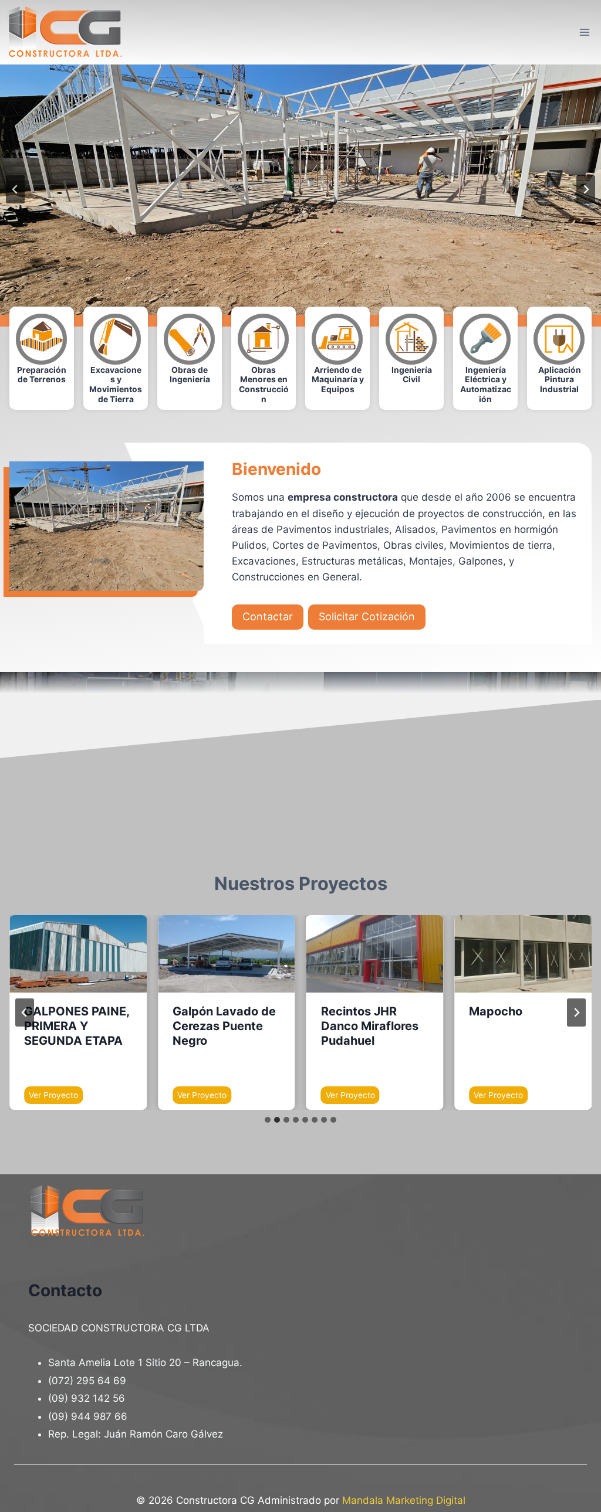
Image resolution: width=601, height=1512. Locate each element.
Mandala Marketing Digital (403, 1500)
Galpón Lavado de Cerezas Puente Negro (224, 1026)
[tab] (268, 1120)
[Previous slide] (15, 189)
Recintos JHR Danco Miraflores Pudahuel (369, 1026)
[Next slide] (576, 1012)
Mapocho (495, 1011)
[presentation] (78, 953)
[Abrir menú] (584, 32)
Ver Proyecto (56, 1097)
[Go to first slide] (585, 189)
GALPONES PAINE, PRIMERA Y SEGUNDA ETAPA (76, 1026)
